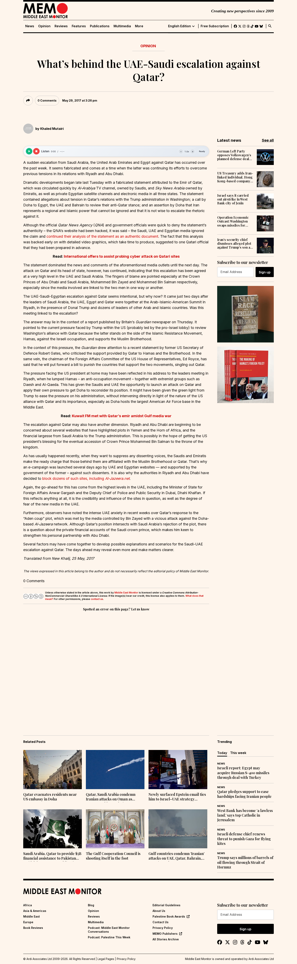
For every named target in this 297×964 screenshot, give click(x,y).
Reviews (61, 26)
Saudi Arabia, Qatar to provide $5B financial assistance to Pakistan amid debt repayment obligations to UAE (52, 856)
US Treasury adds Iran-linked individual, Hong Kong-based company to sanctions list (235, 177)
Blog (91, 905)
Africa (27, 905)
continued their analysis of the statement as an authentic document (102, 236)
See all (268, 140)
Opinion (44, 26)
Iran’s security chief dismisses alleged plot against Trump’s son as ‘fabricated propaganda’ (235, 243)
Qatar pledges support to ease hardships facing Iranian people (244, 794)
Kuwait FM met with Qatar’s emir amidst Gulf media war (122, 416)
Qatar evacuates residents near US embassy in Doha (50, 796)
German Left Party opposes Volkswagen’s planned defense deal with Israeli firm (234, 155)
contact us (97, 599)
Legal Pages (106, 959)
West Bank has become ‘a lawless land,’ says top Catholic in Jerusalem (245, 815)
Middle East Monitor (126, 592)
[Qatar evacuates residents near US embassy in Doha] (52, 769)
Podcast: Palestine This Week (109, 937)
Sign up (265, 272)
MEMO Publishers (165, 933)
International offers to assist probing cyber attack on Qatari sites (122, 256)
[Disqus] (116, 667)
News (29, 26)
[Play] (29, 151)
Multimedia (122, 26)
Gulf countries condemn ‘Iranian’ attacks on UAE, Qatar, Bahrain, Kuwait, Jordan (176, 856)
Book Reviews (33, 927)
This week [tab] (238, 753)
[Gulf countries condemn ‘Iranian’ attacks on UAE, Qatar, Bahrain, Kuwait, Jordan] (177, 828)
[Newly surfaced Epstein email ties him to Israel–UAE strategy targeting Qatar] (177, 769)
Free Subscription (215, 26)
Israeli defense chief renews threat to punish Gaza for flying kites (244, 839)
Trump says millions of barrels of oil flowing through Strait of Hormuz (245, 862)
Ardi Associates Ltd (261, 959)
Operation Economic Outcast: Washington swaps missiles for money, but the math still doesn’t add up (235, 221)
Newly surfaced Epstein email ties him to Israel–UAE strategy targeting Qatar (177, 797)
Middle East (31, 916)
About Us (159, 911)
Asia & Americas (34, 911)
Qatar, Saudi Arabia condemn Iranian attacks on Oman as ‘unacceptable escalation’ (110, 797)
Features (79, 26)
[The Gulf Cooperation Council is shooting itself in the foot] (115, 828)
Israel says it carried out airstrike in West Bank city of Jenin (233, 199)
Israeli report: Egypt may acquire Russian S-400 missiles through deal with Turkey (243, 773)
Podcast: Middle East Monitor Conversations (109, 929)
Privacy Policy (163, 927)
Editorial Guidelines (166, 905)
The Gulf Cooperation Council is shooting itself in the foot (113, 856)
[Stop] (36, 151)
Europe (28, 922)
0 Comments (47, 100)
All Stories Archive (166, 939)
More (139, 26)
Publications (100, 26)
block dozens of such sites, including (86, 478)
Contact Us (161, 922)
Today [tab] (222, 753)
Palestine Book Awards (169, 916)
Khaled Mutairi (52, 129)
